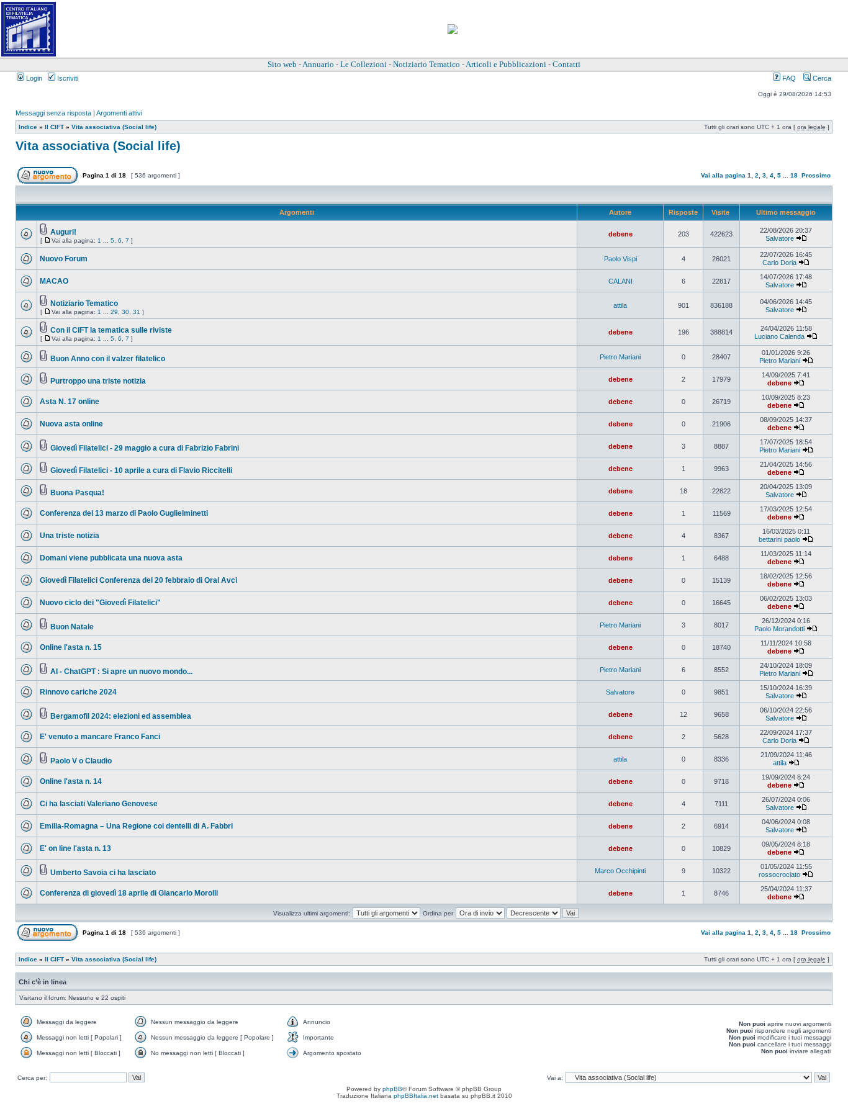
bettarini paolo (779, 539)
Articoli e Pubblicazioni (506, 64)
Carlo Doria (779, 262)
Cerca (821, 78)
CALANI (620, 281)
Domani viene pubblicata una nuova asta (111, 558)
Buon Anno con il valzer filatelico (107, 358)
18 (794, 175)
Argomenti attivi (119, 113)
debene (620, 234)
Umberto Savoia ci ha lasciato (103, 872)
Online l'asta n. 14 (71, 781)
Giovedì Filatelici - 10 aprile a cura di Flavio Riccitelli (141, 470)
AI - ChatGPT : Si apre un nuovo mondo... (121, 671)
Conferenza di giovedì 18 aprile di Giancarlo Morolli (129, 893)
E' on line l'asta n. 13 (75, 848)
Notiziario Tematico (426, 64)
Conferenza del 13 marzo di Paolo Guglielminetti (124, 513)
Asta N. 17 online (69, 401)
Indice (28, 127)
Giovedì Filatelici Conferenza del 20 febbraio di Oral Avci (138, 580)
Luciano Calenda (779, 336)
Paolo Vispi (620, 259)
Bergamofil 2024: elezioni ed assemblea (120, 716)
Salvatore (779, 238)
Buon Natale (72, 627)
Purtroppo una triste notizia (98, 381)
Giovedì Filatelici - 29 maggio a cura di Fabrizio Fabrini (144, 448)
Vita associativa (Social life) (113, 127)
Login (33, 78)
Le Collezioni (363, 64)
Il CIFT (54, 127)
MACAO (54, 281)
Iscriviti (66, 78)
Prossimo (816, 175)
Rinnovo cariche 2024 (78, 692)
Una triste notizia (69, 535)
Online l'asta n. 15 (71, 647)
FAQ (788, 78)
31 (136, 311)
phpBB (392, 1089)
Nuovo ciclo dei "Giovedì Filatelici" (100, 602)
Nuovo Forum (64, 258)
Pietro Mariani (620, 357)
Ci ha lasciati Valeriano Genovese (99, 803)
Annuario (318, 64)
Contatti (566, 64)
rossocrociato (779, 874)
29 (114, 311)
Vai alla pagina (723, 175)
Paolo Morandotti (779, 628)
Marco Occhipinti (620, 870)
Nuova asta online (71, 424)
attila (620, 305)
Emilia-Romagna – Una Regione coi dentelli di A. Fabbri (136, 826)
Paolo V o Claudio (81, 761)
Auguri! (63, 232)
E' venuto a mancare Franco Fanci (100, 736)
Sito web (282, 64)
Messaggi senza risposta (53, 113)
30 (125, 311)
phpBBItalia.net (416, 1095)
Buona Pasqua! (77, 492)
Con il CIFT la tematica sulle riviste (111, 330)
